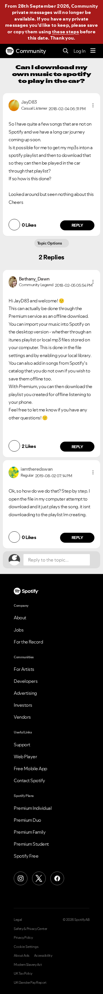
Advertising (25, 693)
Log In (79, 51)
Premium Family (29, 832)
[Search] (65, 51)
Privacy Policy (23, 937)
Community (31, 51)
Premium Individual (33, 808)
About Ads (21, 955)
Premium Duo (27, 820)
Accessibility (43, 955)
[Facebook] (57, 878)
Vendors (22, 717)
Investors (23, 705)
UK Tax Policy (23, 973)
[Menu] (93, 51)
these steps (65, 31)
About (20, 617)
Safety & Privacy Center (30, 929)
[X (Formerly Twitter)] (39, 878)
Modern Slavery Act (28, 964)
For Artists (24, 669)
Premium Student (31, 844)
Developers (25, 681)
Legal (18, 919)
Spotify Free (26, 856)
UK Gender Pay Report (30, 982)
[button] (93, 105)
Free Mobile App (30, 768)
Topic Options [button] (49, 243)
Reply (77, 225)
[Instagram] (20, 878)
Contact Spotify (29, 780)
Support (22, 744)
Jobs (18, 630)
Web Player (25, 756)
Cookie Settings (26, 946)
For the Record (28, 642)
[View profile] (14, 105)
